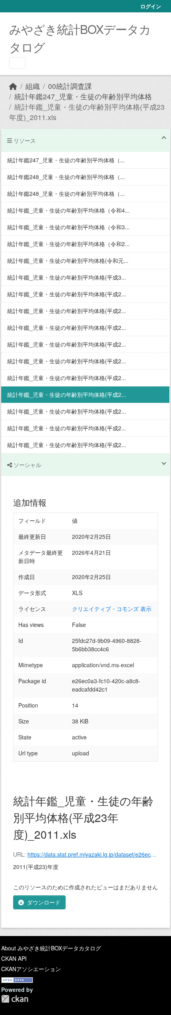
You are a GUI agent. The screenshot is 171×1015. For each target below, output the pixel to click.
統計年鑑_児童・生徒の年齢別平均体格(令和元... (67, 260)
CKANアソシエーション (31, 969)
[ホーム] (13, 86)
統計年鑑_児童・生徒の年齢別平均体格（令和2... (68, 244)
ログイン (150, 6)
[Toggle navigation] (17, 63)
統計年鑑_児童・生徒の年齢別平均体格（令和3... (68, 227)
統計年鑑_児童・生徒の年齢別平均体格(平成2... (66, 294)
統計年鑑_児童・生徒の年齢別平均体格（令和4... (68, 210)
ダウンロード (43, 902)
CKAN (14, 999)
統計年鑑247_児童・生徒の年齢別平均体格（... (66, 160)
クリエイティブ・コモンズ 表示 (112, 609)
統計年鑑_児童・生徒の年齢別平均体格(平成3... (66, 277)
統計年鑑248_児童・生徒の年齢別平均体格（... (66, 177)
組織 (32, 86)
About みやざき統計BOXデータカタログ (51, 948)
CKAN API (14, 958)
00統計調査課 (70, 86)
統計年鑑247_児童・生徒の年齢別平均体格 (83, 96)
